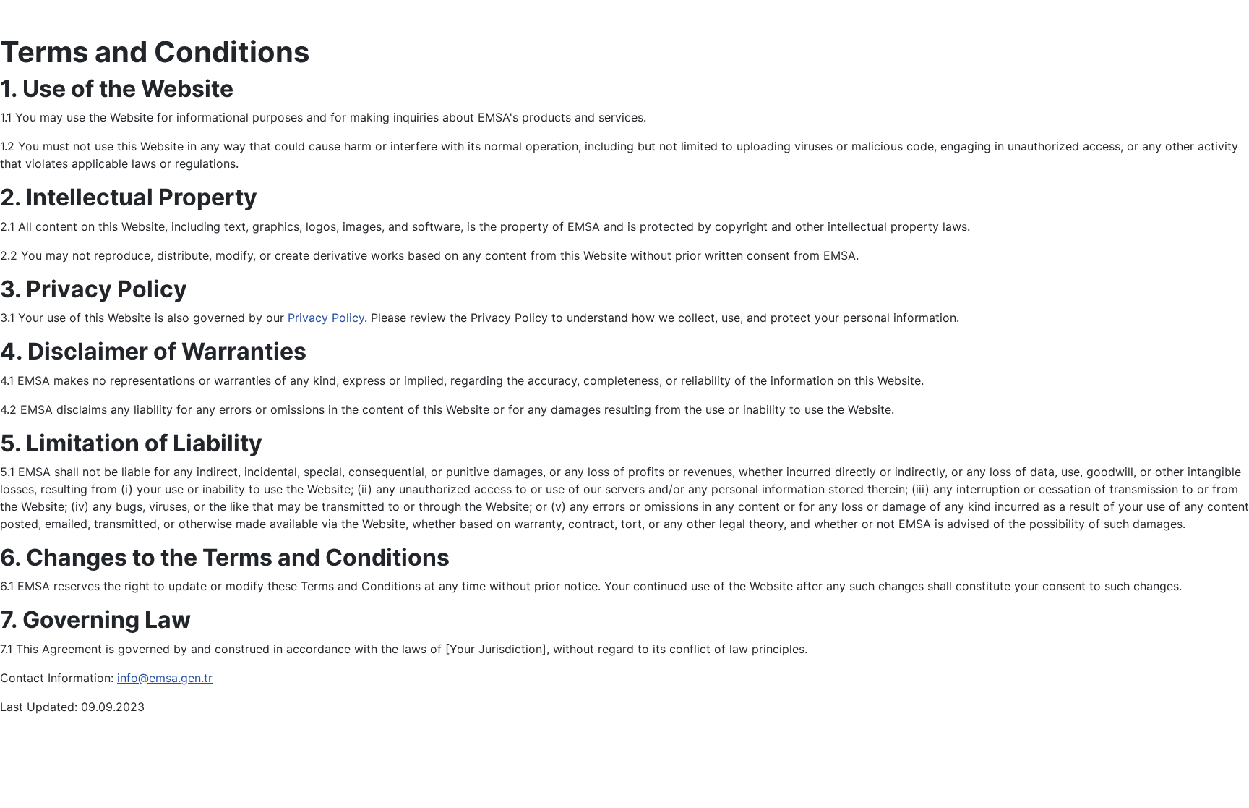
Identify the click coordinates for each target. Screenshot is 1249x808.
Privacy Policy (326, 317)
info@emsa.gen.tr (165, 678)
